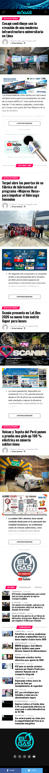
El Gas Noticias (17, 43)
